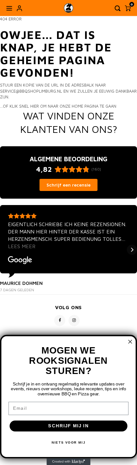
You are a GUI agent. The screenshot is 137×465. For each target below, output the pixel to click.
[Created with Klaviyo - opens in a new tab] (68, 461)
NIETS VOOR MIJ (69, 443)
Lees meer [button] (21, 246)
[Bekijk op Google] (20, 260)
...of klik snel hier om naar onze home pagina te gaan (58, 106)
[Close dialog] (130, 342)
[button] (5, 250)
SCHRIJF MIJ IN (68, 425)
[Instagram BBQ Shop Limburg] (74, 320)
